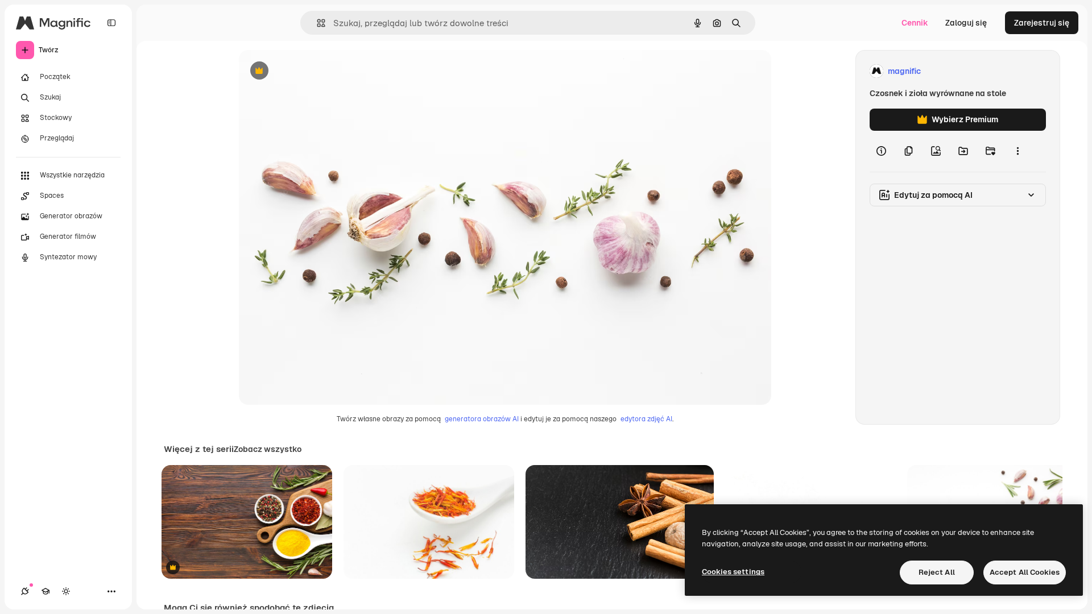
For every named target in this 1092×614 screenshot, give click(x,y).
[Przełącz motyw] (66, 591)
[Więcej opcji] (1017, 151)
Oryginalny (317, 71)
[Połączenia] (25, 591)
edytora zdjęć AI (646, 419)
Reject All (937, 572)
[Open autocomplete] (316, 23)
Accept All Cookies (1025, 572)
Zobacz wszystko (267, 449)
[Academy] (45, 591)
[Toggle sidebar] (111, 23)
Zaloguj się (966, 23)
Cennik (914, 23)
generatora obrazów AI (482, 419)
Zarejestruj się (1041, 23)
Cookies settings (733, 571)
